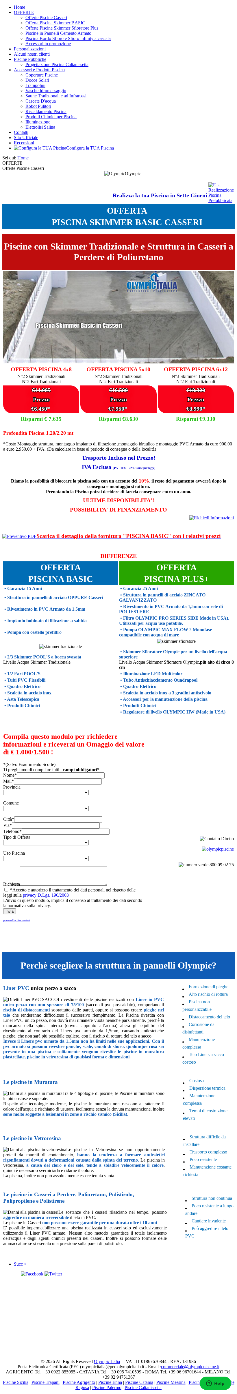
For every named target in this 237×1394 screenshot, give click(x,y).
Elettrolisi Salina (40, 127)
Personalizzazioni (30, 48)
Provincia (12, 787)
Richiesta (11, 884)
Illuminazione (37, 121)
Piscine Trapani (46, 1382)
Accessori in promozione (48, 43)
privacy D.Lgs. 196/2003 (46, 895)
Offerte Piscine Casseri (46, 17)
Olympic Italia (107, 1361)
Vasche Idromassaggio (45, 90)
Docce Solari (37, 80)
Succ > (20, 1264)
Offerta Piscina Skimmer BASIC (55, 22)
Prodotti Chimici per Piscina (51, 116)
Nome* (10, 775)
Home (19, 7)
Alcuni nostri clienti (32, 54)
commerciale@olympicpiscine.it (190, 1366)
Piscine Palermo (106, 1387)
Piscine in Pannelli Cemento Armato (58, 33)
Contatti (21, 132)
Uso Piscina (14, 853)
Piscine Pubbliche (30, 59)
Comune (11, 802)
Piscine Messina (171, 1382)
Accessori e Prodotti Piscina (39, 69)
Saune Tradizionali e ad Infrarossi (55, 95)
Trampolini (35, 85)
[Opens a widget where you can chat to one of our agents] (215, 1384)
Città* (8, 819)
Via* (7, 825)
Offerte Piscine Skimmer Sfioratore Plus (61, 28)
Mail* (8, 781)
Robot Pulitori (38, 106)
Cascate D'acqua (40, 101)
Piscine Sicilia (15, 1382)
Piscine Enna (110, 1382)
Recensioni (24, 142)
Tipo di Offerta (16, 837)
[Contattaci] (211, 517)
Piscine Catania (139, 1382)
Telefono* (12, 831)
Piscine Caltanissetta (143, 1387)
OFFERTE (24, 12)
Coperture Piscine (41, 74)
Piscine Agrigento (79, 1382)
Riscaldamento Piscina (45, 111)
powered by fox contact (16, 920)
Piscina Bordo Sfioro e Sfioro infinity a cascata (68, 38)
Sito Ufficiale (26, 137)
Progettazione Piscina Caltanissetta (56, 64)
